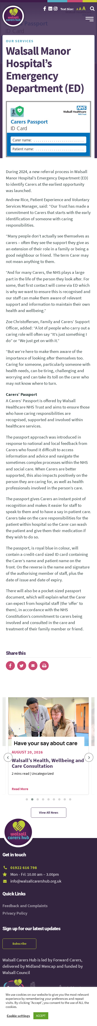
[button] (27, 799)
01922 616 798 (23, 867)
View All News (48, 812)
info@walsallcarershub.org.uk (35, 881)
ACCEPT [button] (41, 1016)
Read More (20, 789)
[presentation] (8, 757)
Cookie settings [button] (18, 1016)
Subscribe (19, 943)
